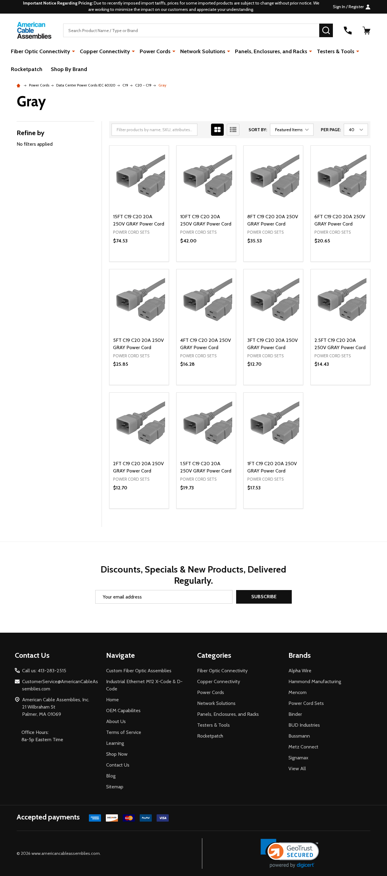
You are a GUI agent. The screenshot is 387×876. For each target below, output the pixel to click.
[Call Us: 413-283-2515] (348, 30)
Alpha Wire (299, 670)
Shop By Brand (69, 69)
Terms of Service (123, 732)
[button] (289, 853)
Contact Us (117, 765)
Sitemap (114, 787)
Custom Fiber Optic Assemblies (138, 670)
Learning (115, 743)
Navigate (120, 655)
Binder (295, 714)
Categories (214, 655)
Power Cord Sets (306, 703)
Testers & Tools (335, 51)
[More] (73, 51)
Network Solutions (202, 51)
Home (112, 699)
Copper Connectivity (105, 51)
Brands (299, 655)
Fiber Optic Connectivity (40, 51)
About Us (116, 721)
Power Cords (155, 51)
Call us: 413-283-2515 (44, 670)
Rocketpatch (26, 69)
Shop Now (117, 754)
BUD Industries (304, 725)
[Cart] (366, 30)
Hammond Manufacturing (314, 681)
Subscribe (264, 596)
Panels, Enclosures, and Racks (271, 51)
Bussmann (299, 736)
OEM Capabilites (123, 710)
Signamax (298, 758)
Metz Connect (303, 747)
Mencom (297, 692)
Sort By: (258, 129)
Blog (110, 776)
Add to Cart (149, 261)
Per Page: (331, 129)
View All (297, 768)
